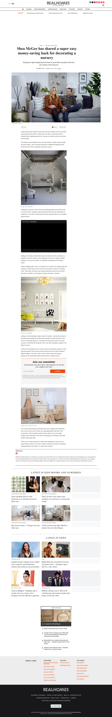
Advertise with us (64, 662)
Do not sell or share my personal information (56, 700)
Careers (73, 698)
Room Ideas (63, 9)
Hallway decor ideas (88, 13)
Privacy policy (55, 698)
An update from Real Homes (52, 624)
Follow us (56, 127)
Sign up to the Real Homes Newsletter (51, 663)
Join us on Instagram (49, 669)
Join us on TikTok (48, 672)
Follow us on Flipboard (50, 680)
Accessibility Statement (38, 695)
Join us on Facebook (49, 677)
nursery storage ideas (50, 214)
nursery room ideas (60, 136)
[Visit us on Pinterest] (95, 2)
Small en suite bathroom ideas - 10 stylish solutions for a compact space (56, 648)
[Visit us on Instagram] (99, 2)
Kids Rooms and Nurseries (51, 45)
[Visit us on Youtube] (97, 2)
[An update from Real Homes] (56, 617)
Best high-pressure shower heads (35, 13)
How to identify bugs (72, 13)
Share (24, 127)
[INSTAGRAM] (17, 453)
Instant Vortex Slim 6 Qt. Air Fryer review (55, 628)
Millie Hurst (41, 68)
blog (31, 256)
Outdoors (72, 9)
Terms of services (41, 375)
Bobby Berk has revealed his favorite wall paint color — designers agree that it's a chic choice (57, 642)
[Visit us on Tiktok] (103, 2)
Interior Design (52, 9)
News (59, 68)
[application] (44, 236)
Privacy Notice (25, 376)
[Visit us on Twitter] (92, 2)
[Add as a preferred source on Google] (56, 706)
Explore (87, 9)
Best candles (80, 679)
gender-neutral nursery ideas (42, 433)
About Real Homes (65, 665)
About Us (66, 695)
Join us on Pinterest (49, 674)
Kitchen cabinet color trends (55, 13)
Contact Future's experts (54, 695)
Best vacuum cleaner (82, 665)
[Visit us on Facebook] (90, 2)
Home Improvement (39, 9)
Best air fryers (80, 673)
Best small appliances (83, 676)
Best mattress (80, 662)
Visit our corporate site (76, 712)
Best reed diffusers (82, 670)
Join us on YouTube (49, 666)
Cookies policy (65, 698)
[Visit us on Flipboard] (101, 2)
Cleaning (29, 9)
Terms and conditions (42, 698)
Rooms (41, 45)
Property (80, 9)
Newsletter (64, 127)
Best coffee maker (82, 668)
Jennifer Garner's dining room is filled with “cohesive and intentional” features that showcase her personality (56, 634)
